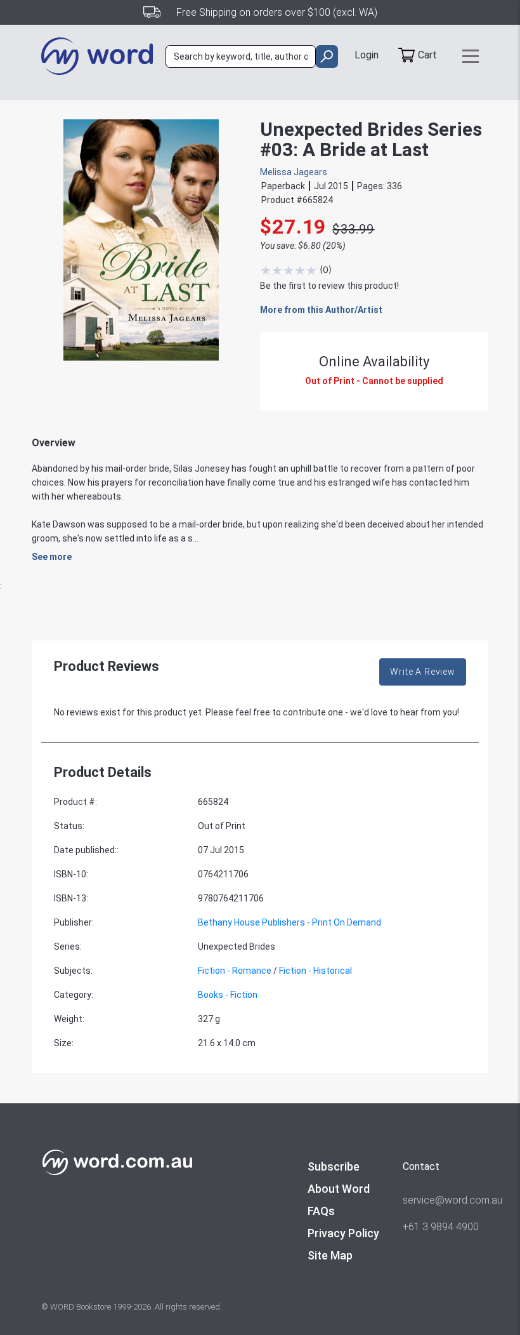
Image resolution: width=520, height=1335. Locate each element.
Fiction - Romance (234, 971)
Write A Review (422, 672)
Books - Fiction (227, 995)
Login (366, 55)
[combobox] (241, 56)
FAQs (321, 1211)
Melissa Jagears (293, 172)
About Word (339, 1188)
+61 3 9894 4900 (441, 1227)
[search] (327, 56)
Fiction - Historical (315, 971)
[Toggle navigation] (470, 56)
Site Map (330, 1255)
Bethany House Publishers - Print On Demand (289, 922)
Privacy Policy (343, 1233)
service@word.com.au (441, 1200)
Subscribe (334, 1166)
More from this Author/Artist (321, 310)
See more (52, 557)
